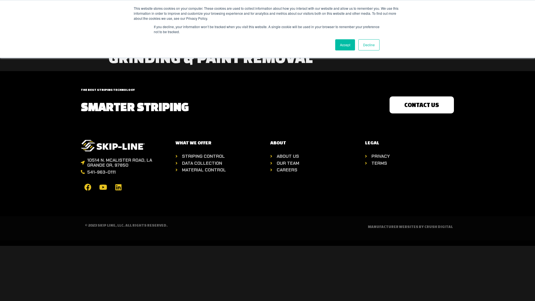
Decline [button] (369, 44)
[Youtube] (103, 187)
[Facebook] (88, 187)
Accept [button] (345, 44)
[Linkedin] (118, 187)
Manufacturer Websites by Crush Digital (410, 227)
